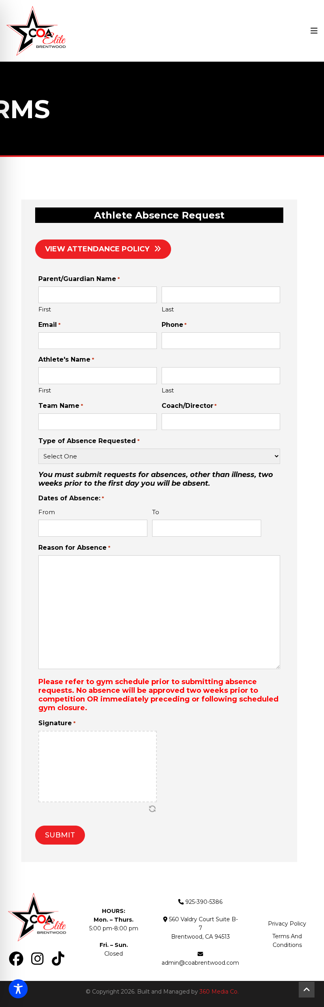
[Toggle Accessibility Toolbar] (18, 989)
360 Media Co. (219, 991)
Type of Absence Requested (88, 441)
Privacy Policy (287, 923)
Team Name (60, 405)
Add (266, 528)
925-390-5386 (203, 901)
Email (49, 324)
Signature (56, 723)
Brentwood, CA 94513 (200, 936)
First (44, 309)
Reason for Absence (74, 547)
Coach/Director (189, 405)
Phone (174, 324)
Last (168, 309)
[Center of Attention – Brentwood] (36, 31)
